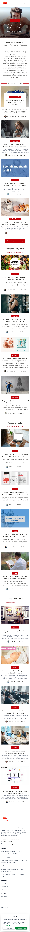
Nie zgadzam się (8, 928)
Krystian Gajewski (5, 889)
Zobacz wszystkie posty (15, 252)
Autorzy (4, 880)
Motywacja (15, 20)
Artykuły (4, 848)
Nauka (15, 451)
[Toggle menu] (27, 3)
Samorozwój (4, 907)
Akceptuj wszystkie (21, 928)
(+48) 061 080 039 (7, 841)
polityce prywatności (7, 925)
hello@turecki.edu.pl (8, 844)
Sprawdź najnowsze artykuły (15, 241)
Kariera (15, 180)
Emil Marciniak (4, 886)
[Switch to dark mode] (24, 3)
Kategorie (4, 893)
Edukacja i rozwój (15, 96)
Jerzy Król (3, 883)
